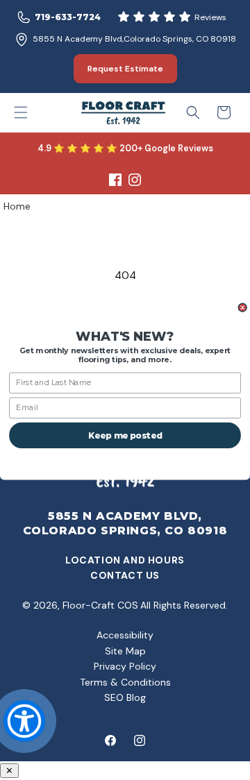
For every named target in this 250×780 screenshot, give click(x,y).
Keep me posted (125, 435)
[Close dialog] (242, 307)
